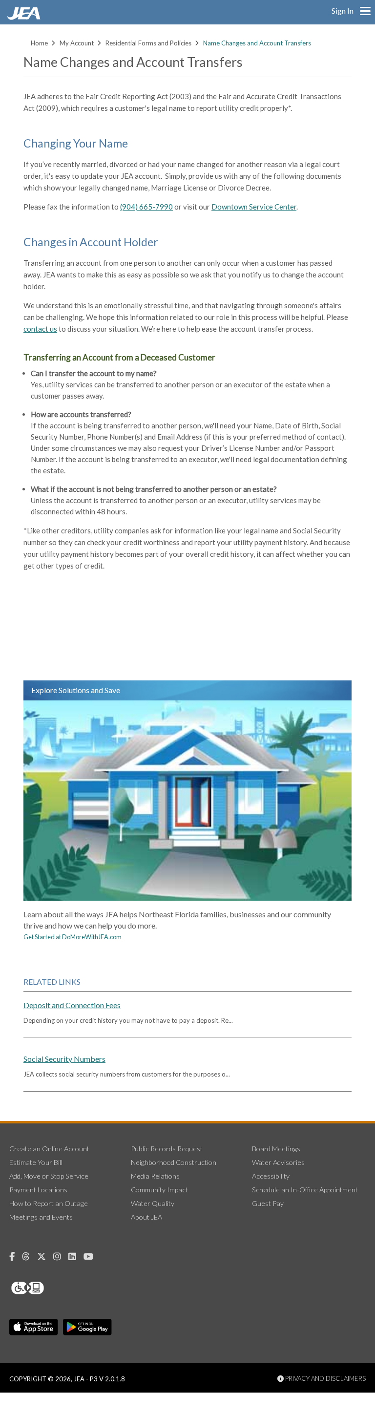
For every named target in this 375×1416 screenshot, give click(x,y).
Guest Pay (268, 1203)
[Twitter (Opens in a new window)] (45, 1256)
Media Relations (155, 1176)
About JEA (146, 1217)
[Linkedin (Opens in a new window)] (75, 1256)
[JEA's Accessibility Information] (46, 1288)
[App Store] (33, 1327)
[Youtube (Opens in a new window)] (92, 1256)
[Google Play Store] (87, 1327)
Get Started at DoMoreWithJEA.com (72, 937)
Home (39, 43)
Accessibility (271, 1176)
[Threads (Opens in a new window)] (29, 1256)
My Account (77, 43)
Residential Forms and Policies (148, 43)
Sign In (343, 10)
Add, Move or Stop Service (48, 1176)
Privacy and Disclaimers (325, 1378)
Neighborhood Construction (173, 1162)
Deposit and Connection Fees (72, 1005)
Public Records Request (167, 1148)
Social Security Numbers (64, 1058)
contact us (40, 328)
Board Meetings (276, 1148)
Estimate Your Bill (35, 1162)
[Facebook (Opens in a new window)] (15, 1256)
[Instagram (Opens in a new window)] (60, 1256)
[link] (24, 17)
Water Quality (152, 1203)
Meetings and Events (41, 1217)
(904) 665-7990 (146, 206)
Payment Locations (38, 1189)
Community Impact (159, 1189)
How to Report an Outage (48, 1203)
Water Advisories (278, 1162)
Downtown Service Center (253, 206)
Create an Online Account (49, 1148)
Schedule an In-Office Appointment (305, 1189)
